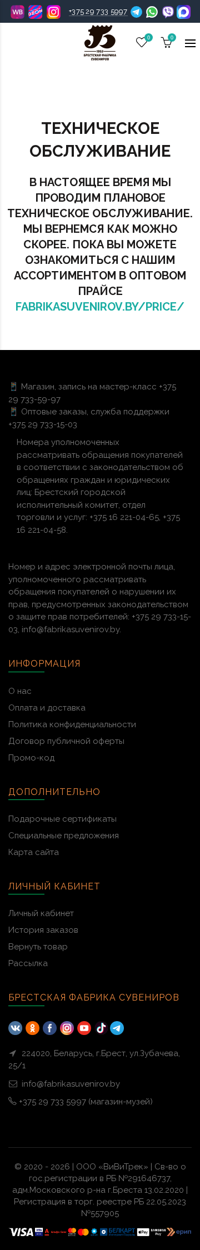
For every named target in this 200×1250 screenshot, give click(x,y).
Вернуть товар (38, 947)
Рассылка (28, 963)
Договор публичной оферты (66, 741)
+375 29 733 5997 (98, 11)
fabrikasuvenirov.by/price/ (100, 306)
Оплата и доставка (47, 708)
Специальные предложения (63, 836)
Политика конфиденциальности (72, 724)
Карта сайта (33, 852)
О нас (20, 691)
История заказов (43, 930)
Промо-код (31, 758)
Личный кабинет (41, 913)
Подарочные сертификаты (62, 819)
